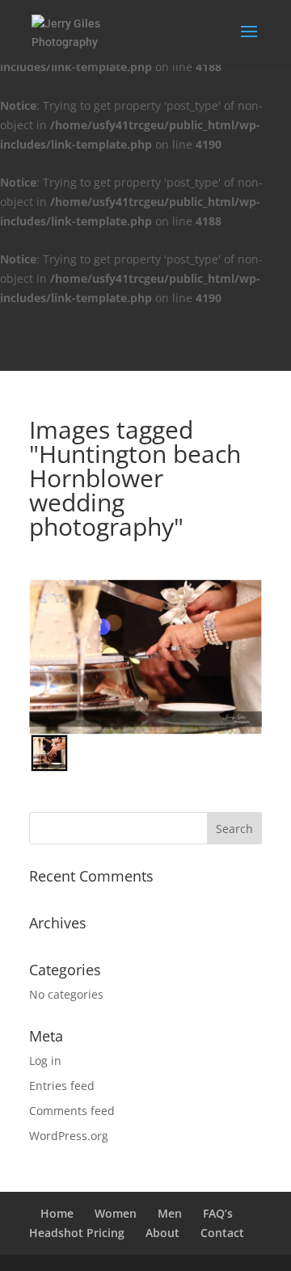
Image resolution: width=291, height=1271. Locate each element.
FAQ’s (218, 1213)
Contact (222, 1232)
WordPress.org (68, 1135)
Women (116, 1213)
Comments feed (72, 1110)
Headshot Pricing (76, 1232)
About (162, 1232)
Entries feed (62, 1085)
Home (57, 1213)
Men (170, 1213)
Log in (45, 1060)
